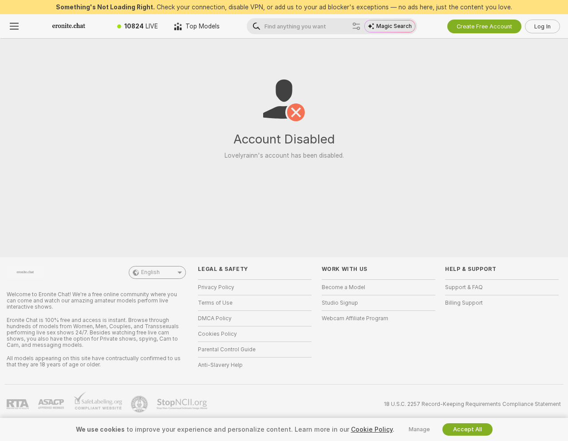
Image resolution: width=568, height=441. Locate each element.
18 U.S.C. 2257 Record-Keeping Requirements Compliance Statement (472, 404)
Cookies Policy (217, 334)
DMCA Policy (215, 318)
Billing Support (464, 303)
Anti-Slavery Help (220, 365)
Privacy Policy (216, 287)
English (150, 272)
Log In (542, 26)
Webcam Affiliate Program (355, 318)
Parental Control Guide (227, 349)
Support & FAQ (464, 287)
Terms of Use (215, 303)
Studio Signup (340, 303)
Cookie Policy (372, 429)
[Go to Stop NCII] (183, 404)
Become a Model (343, 287)
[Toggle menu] (14, 26)
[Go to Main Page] (68, 26)
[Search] (356, 26)
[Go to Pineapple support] (140, 404)
